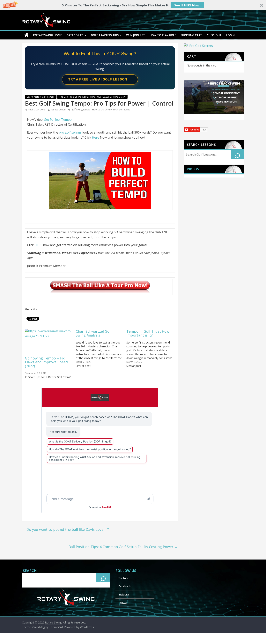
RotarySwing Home (47, 35)
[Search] (237, 154)
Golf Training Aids (105, 35)
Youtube (123, 578)
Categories (75, 35)
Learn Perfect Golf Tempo (41, 96)
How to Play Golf (163, 35)
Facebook (124, 586)
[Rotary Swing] (26, 35)
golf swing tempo (81, 109)
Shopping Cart (191, 35)
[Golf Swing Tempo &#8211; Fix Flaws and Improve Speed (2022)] (48, 342)
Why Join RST (135, 35)
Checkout (214, 35)
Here (95, 137)
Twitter (122, 602)
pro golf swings (70, 132)
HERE (38, 245)
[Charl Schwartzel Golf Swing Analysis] (101, 348)
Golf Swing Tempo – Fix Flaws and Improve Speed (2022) (46, 362)
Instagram (124, 594)
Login (230, 35)
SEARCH (30, 570)
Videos (193, 169)
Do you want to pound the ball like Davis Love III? (65, 529)
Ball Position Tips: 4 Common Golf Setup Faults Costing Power (123, 546)
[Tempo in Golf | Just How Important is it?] (151, 348)
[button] (133, 5)
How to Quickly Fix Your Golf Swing (111, 109)
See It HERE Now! (187, 5)
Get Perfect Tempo (58, 119)
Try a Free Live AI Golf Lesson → (99, 79)
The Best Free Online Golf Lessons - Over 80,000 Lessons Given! (92, 96)
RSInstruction (58, 109)
